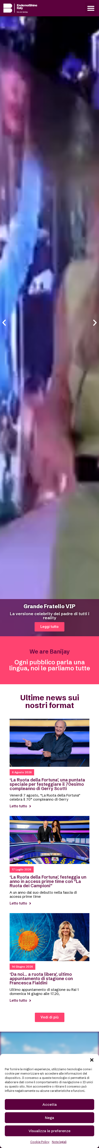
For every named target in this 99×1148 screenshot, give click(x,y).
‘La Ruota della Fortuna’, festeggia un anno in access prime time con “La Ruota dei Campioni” (48, 881)
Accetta (50, 1104)
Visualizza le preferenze (49, 1131)
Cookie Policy (40, 1142)
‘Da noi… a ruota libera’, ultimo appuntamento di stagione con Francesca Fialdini (41, 978)
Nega (49, 1117)
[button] (91, 1060)
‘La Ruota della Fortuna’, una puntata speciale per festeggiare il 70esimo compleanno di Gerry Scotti (47, 784)
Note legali (59, 1142)
